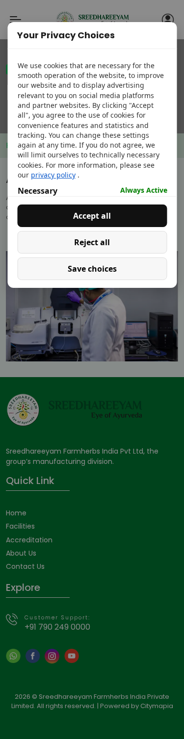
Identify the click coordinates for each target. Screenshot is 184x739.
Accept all (92, 215)
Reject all (92, 242)
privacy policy (52, 174)
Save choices (92, 268)
